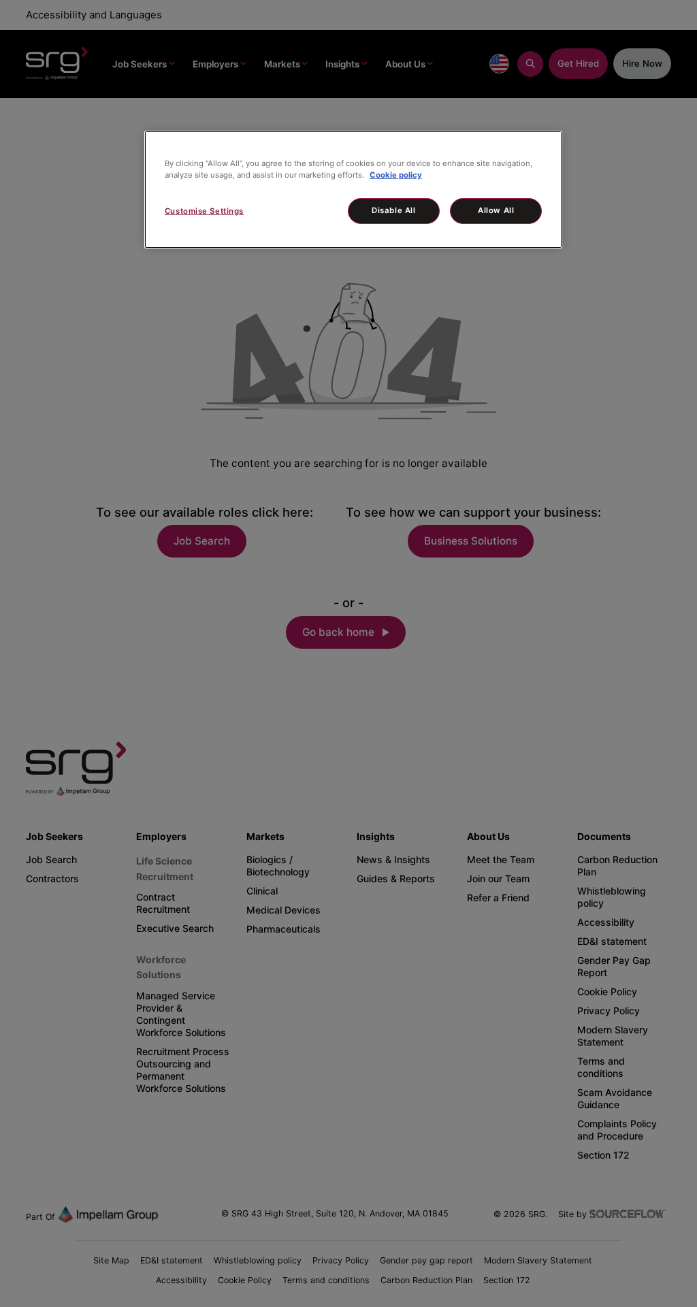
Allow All (496, 210)
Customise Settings (204, 211)
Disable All (393, 210)
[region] (353, 189)
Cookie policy (396, 175)
